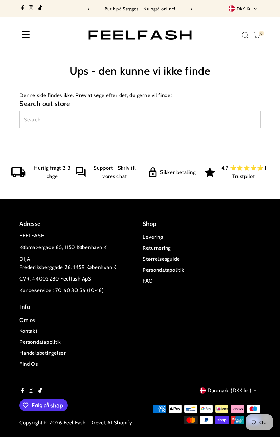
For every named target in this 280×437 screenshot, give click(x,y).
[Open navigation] (25, 35)
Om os (27, 320)
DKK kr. (244, 8)
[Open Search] (245, 35)
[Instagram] (31, 8)
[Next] (191, 8)
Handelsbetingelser (42, 353)
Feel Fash (75, 423)
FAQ (148, 281)
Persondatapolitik (163, 270)
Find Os (28, 364)
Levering (153, 237)
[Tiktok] (40, 8)
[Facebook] (22, 8)
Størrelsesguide (161, 259)
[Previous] (89, 8)
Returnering (157, 248)
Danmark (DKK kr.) (230, 390)
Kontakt (28, 331)
